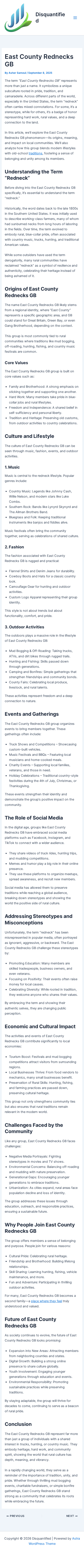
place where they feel (46, 1301)
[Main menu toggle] (75, 17)
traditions (35, 153)
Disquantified (50, 17)
